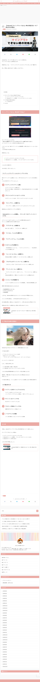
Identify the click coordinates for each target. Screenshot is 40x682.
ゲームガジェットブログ (20, 1)
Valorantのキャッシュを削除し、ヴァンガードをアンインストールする (19, 98)
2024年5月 (5, 622)
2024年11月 (5, 608)
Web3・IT (5, 557)
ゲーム (4, 495)
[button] (5, 54)
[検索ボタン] (39, 1)
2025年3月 (5, 598)
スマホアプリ (6, 569)
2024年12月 (5, 605)
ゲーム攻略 (5, 567)
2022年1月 (5, 664)
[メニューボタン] (1, 1)
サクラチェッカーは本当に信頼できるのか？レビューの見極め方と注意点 (16, 523)
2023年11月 (5, 637)
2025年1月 (5, 603)
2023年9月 (5, 642)
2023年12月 (5, 634)
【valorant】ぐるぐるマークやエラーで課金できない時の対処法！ (23, 311)
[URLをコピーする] (35, 54)
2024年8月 (5, 615)
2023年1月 (5, 661)
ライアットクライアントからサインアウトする (15, 96)
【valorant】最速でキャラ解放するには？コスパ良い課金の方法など (23, 448)
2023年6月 (5, 649)
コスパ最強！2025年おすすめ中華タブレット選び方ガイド (13, 521)
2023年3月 (5, 656)
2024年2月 (5, 630)
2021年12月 (5, 666)
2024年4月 (5, 625)
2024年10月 (5, 610)
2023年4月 (5, 654)
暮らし (5, 572)
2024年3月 (5, 627)
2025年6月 (5, 593)
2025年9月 (5, 591)
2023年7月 (5, 647)
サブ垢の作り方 (9, 101)
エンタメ (5, 562)
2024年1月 (5, 632)
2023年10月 (5, 639)
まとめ (6, 103)
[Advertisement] (20, 14)
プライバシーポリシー (7, 580)
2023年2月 (5, 659)
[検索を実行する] (37, 511)
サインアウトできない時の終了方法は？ (13, 95)
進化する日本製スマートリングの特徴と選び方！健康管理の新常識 (14, 526)
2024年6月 (5, 620)
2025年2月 (5, 600)
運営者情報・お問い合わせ (8, 582)
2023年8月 (5, 644)
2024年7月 (5, 617)
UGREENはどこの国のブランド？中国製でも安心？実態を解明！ (14, 528)
